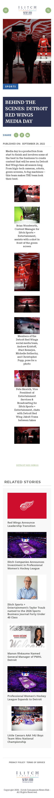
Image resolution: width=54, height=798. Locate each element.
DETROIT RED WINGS (27, 465)
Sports (10, 86)
